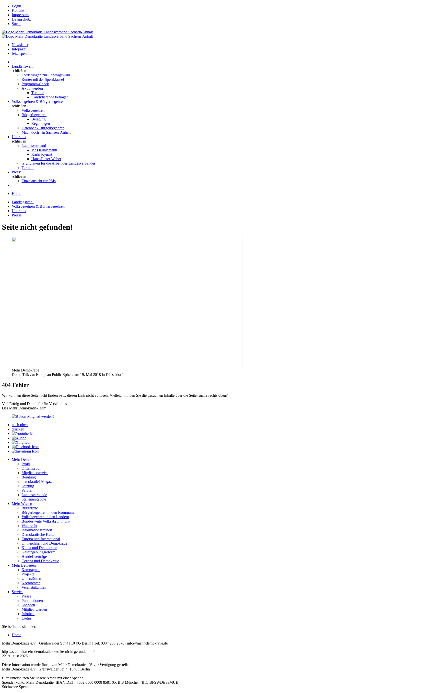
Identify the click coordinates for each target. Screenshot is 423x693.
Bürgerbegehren (34, 115)
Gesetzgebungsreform (38, 552)
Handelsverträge (34, 556)
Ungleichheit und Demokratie (44, 543)
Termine (37, 93)
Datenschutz (21, 19)
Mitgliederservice (35, 473)
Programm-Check (35, 84)
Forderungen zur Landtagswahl (46, 75)
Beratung (38, 119)
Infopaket (19, 49)
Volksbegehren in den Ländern (45, 517)
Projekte (28, 574)
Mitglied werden (34, 609)
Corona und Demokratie (40, 561)
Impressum (20, 15)
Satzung (28, 486)
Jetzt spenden (22, 53)
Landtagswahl (23, 66)
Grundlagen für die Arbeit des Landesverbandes (58, 163)
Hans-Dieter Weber (46, 159)
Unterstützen (31, 578)
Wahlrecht (29, 526)
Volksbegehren (33, 110)
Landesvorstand (34, 145)
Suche (16, 24)
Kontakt (18, 10)
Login (16, 6)
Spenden (28, 605)
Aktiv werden (32, 88)
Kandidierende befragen (50, 97)
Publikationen (32, 600)
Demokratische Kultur (39, 534)
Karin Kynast (41, 154)
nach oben (20, 425)
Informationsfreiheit (37, 530)
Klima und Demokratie (39, 548)
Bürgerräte (30, 508)
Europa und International (41, 539)
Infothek (28, 614)
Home (16, 193)
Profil (26, 464)
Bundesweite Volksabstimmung (46, 521)
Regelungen (40, 123)
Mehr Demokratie (25, 459)
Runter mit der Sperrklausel (43, 79)
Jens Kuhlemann (44, 150)
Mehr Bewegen (24, 565)
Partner (27, 490)
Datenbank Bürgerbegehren (43, 128)
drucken (18, 429)
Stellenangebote (34, 499)
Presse (17, 172)
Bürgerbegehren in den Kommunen (49, 512)
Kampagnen (31, 570)
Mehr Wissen (22, 504)
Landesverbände (34, 495)
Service (17, 592)
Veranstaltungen (34, 587)
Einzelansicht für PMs (39, 181)
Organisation (31, 468)
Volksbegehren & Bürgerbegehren (38, 101)
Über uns (19, 137)
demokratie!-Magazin (38, 481)
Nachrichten (31, 583)
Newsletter (20, 45)
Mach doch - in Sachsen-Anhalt (46, 132)
